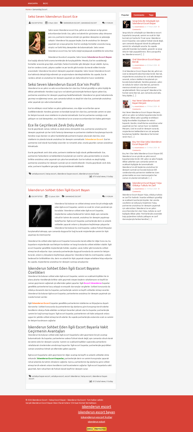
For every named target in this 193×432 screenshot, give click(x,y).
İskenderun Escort (71, 23)
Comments (139, 15)
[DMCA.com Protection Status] (96, 430)
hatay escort (51, 174)
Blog (45, 3)
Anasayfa (33, 3)
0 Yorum (109, 23)
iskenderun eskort (96, 422)
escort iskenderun (72, 376)
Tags (151, 15)
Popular (125, 15)
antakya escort (38, 174)
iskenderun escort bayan (96, 412)
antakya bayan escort (41, 376)
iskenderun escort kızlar (89, 174)
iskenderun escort (96, 407)
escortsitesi (37, 23)
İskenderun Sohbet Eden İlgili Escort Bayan (59, 190)
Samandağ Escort (89, 23)
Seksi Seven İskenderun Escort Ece (53, 16)
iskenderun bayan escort (67, 174)
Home (28, 9)
